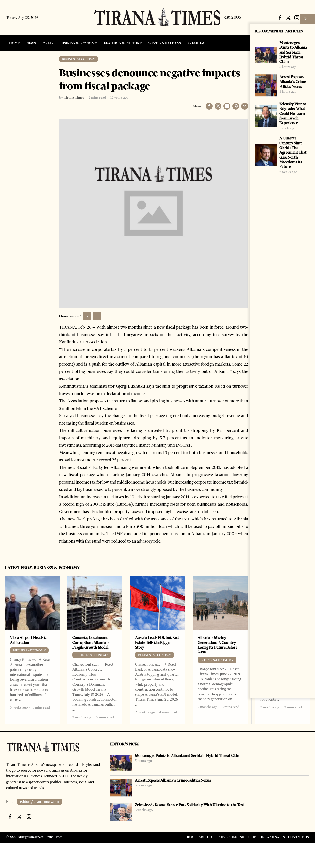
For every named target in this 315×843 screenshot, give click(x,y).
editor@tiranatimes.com (39, 801)
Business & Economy (78, 59)
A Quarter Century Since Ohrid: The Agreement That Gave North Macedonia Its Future (293, 152)
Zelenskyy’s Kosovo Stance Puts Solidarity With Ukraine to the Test (189, 804)
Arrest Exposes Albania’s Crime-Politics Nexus (293, 81)
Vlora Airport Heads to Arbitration (28, 640)
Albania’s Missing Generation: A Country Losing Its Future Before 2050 (217, 644)
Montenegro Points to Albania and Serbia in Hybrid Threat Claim (293, 52)
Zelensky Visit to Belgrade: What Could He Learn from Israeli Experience (292, 113)
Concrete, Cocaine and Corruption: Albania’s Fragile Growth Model (90, 642)
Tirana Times (74, 97)
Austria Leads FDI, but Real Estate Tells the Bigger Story (157, 642)
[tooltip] (280, 18)
